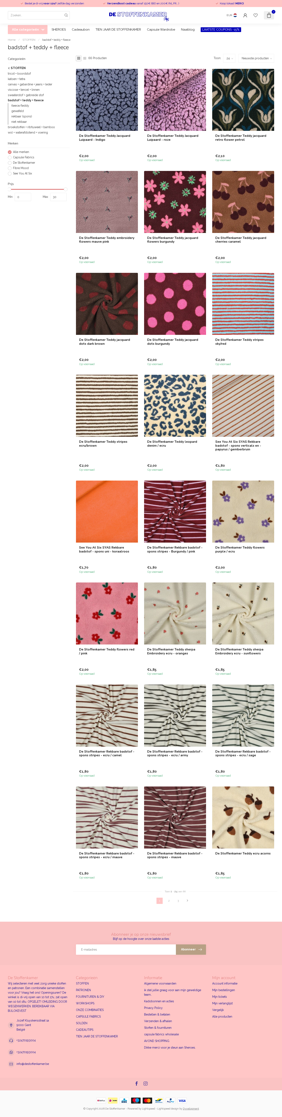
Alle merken (21, 152)
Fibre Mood (21, 168)
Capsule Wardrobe (161, 29)
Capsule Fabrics (23, 157)
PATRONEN (83, 990)
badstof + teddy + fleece (56, 39)
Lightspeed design (168, 1108)
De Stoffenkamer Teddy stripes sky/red (239, 342)
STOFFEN (29, 39)
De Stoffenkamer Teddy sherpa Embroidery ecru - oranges (171, 651)
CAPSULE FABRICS (88, 1016)
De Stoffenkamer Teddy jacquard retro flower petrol (240, 138)
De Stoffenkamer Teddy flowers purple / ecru (240, 549)
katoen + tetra (16, 79)
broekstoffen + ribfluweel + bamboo (31, 127)
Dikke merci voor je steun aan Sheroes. (170, 1047)
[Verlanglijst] (256, 15)
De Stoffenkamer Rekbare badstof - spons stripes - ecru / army (175, 753)
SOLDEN (81, 1023)
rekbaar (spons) (21, 116)
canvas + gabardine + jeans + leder (30, 84)
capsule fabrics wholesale (161, 1034)
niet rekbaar (19, 122)
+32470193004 (26, 1040)
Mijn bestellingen (223, 990)
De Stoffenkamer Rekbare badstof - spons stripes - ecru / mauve (106, 855)
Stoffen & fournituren (158, 1027)
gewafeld (17, 111)
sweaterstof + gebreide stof (26, 95)
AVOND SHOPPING (156, 1041)
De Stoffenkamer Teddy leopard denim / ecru (172, 444)
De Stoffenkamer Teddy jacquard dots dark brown (104, 342)
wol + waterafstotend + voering (28, 132)
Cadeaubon (81, 29)
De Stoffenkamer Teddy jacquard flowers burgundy (172, 240)
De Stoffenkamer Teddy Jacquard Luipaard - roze (172, 138)
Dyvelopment (191, 1108)
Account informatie (224, 983)
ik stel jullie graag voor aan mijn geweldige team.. (172, 992)
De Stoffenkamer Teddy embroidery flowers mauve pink (106, 240)
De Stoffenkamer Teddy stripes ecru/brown (103, 444)
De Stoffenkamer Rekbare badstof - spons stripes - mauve (175, 855)
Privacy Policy (153, 1008)
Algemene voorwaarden (160, 983)
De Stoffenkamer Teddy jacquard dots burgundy (172, 342)
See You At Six (22, 173)
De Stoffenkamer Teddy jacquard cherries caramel (240, 240)
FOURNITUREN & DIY (90, 996)
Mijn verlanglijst (222, 1003)
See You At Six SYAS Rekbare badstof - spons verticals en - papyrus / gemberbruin (238, 445)
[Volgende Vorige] (187, 901)
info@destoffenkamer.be (33, 1064)
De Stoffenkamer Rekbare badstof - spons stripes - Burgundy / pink (175, 549)
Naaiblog (188, 29)
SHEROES (59, 29)
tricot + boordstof (19, 73)
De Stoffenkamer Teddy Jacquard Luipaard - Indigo (104, 138)
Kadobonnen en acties (159, 1001)
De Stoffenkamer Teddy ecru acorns (243, 853)
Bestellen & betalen (157, 1014)
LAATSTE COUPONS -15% (220, 29)
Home (11, 39)
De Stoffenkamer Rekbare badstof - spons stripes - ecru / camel (106, 753)
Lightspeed (148, 1108)
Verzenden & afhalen (158, 1021)
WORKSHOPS (85, 1003)
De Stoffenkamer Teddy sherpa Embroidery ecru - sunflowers (239, 651)
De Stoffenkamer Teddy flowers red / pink (106, 651)
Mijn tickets (219, 996)
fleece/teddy (20, 105)
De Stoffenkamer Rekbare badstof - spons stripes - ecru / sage (243, 753)
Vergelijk (218, 1010)
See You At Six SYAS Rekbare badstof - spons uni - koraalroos (104, 549)
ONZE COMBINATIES (90, 1010)
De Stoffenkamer (24, 162)
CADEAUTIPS (84, 1029)
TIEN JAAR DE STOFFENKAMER (118, 29)
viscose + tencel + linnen (24, 89)
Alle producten (222, 1016)
